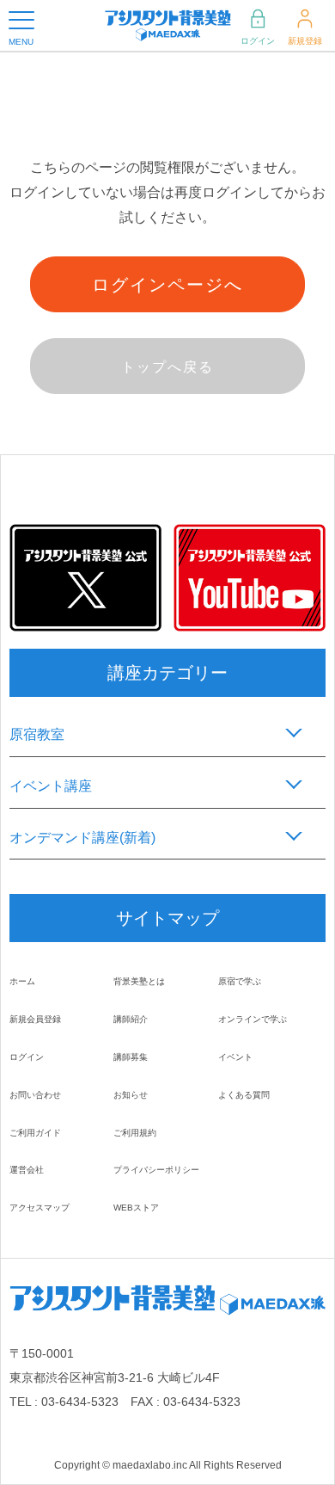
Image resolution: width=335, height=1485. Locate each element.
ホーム (22, 981)
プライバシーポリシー (156, 1169)
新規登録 (305, 41)
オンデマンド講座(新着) (82, 837)
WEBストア (136, 1207)
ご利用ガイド (35, 1132)
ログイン (258, 41)
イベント (235, 1057)
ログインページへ (167, 284)
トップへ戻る (167, 367)
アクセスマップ (39, 1207)
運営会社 (26, 1169)
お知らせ (130, 1095)
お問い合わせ (35, 1095)
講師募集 (130, 1057)
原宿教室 (36, 734)
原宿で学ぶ (239, 981)
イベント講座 (50, 786)
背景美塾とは (139, 981)
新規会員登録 (35, 1019)
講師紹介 (130, 1019)
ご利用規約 (134, 1132)
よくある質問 (244, 1095)
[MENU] (21, 20)
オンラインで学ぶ (252, 1019)
